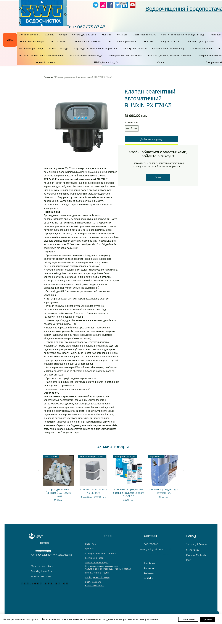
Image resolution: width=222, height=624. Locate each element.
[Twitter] (118, 5)
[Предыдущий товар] (39, 470)
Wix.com (164, 553)
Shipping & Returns (196, 544)
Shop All (90, 544)
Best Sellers (93, 582)
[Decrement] (127, 128)
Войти (157, 177)
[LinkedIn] (125, 5)
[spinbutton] (131, 128)
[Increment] (136, 128)
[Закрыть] (218, 619)
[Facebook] (110, 5)
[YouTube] (132, 5)
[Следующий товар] (183, 470)
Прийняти (207, 619)
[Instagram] (103, 5)
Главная (48, 77)
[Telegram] (95, 5)
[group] (111, 480)
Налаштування (188, 619)
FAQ (188, 560)
